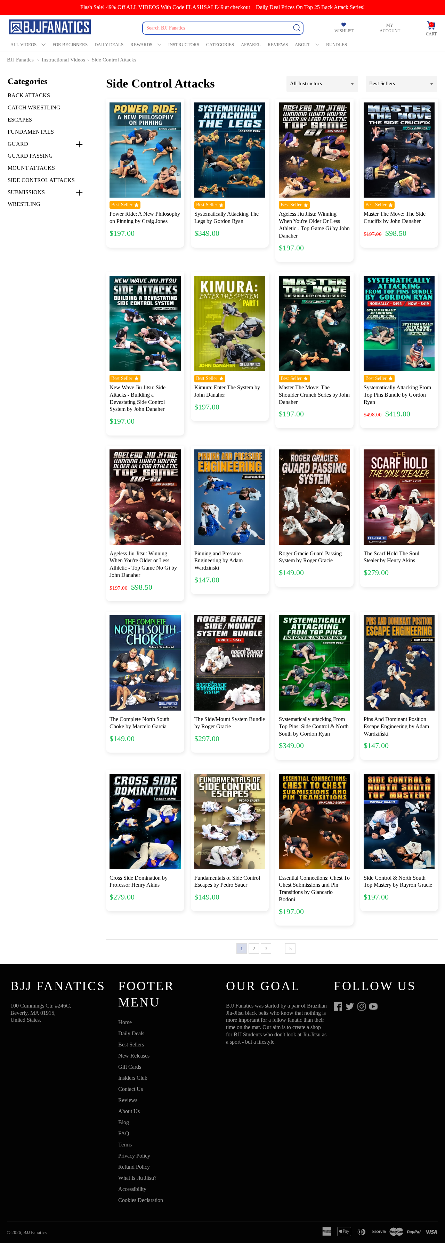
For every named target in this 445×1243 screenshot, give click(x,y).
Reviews (278, 44)
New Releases (133, 1056)
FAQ (123, 1133)
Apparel (251, 44)
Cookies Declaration (140, 1200)
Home (125, 1022)
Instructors (183, 44)
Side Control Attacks (114, 60)
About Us (129, 1111)
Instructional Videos (63, 60)
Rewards (141, 44)
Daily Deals (109, 44)
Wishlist (344, 31)
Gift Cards (129, 1067)
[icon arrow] (302, 948)
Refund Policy (134, 1167)
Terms (125, 1144)
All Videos (23, 44)
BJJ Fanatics (20, 60)
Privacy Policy (134, 1156)
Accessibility (132, 1189)
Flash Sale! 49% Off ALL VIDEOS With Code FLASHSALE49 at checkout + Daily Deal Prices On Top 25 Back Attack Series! (222, 7)
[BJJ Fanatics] (50, 27)
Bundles (336, 44)
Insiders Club (132, 1078)
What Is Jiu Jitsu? (137, 1178)
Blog (123, 1122)
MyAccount (390, 28)
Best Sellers (131, 1044)
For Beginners (70, 44)
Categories (220, 44)
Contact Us (130, 1089)
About (302, 44)
